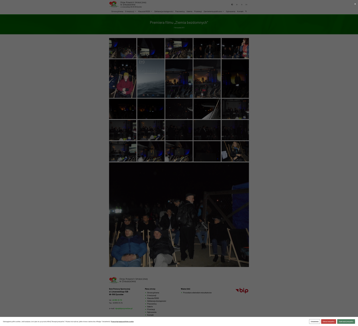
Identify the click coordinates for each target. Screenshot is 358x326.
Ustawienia (314, 321)
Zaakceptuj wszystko (346, 321)
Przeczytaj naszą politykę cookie (122, 321)
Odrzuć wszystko (329, 321)
